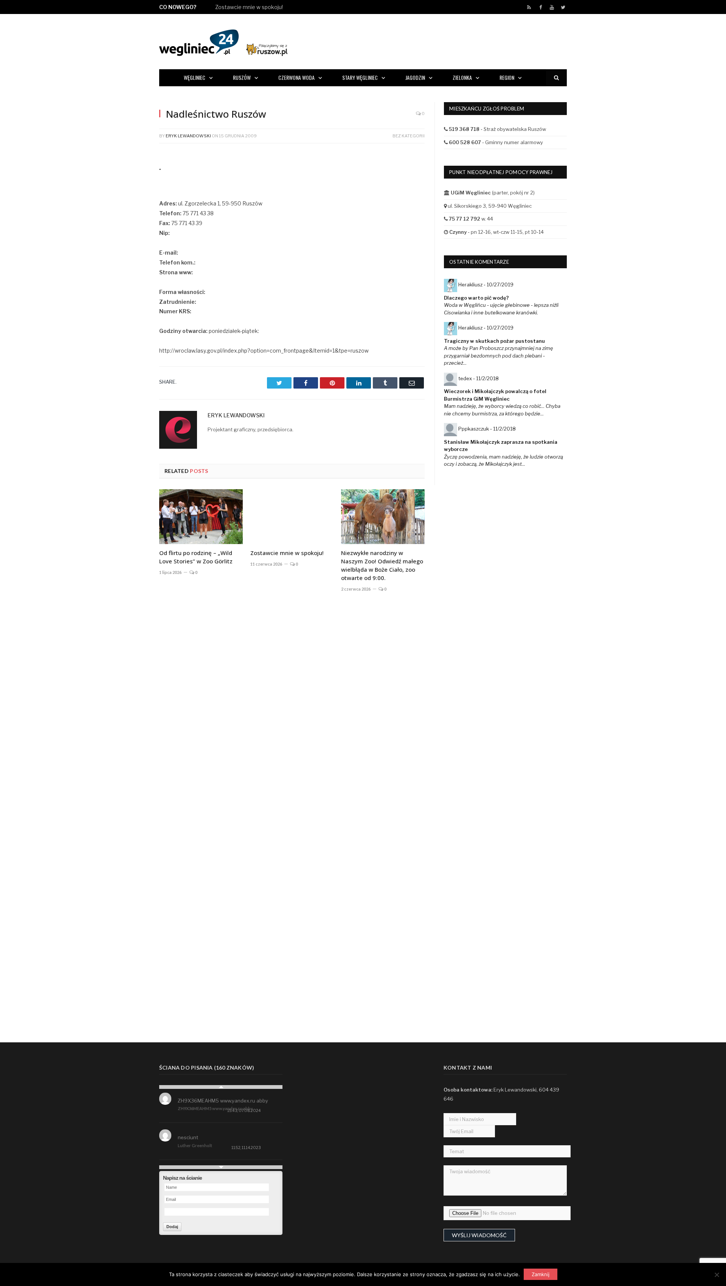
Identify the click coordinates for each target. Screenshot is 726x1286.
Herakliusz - (485, 284)
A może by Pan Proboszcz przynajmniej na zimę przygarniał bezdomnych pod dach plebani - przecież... (498, 355)
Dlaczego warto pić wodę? (476, 298)
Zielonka (462, 77)
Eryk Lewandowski (188, 135)
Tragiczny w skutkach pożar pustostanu (494, 341)
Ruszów (242, 77)
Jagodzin (415, 77)
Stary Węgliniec (360, 77)
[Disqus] (292, 709)
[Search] (556, 77)
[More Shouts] (220, 1167)
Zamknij (540, 1274)
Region (507, 77)
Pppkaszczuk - (487, 429)
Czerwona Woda (296, 77)
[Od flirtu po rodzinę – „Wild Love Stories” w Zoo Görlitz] (201, 516)
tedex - (478, 378)
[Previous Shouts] (220, 1087)
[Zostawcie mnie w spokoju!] (292, 516)
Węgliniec (194, 77)
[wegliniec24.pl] (223, 41)
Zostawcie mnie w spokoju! (249, 7)
